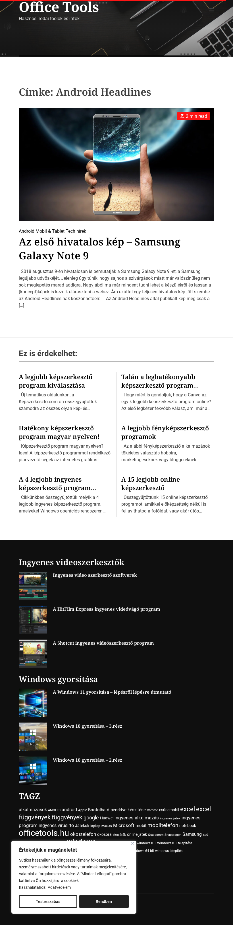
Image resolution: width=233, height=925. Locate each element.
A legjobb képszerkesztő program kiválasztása (55, 380)
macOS (106, 826)
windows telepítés (168, 851)
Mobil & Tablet (50, 231)
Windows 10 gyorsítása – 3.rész (87, 726)
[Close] (132, 843)
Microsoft (123, 825)
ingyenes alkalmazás (137, 818)
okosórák (119, 835)
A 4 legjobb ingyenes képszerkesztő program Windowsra (55, 487)
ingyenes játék (170, 818)
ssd (205, 835)
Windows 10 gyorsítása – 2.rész (87, 760)
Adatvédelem (59, 887)
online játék (137, 834)
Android (26, 231)
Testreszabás (48, 901)
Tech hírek (76, 231)
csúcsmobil (169, 809)
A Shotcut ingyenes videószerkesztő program (103, 643)
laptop (95, 826)
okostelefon (83, 834)
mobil (141, 825)
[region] (73, 877)
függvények (67, 817)
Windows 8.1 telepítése (174, 843)
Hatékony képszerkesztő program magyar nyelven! (59, 432)
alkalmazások (33, 809)
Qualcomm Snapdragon (164, 835)
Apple (82, 810)
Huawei (106, 818)
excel (187, 809)
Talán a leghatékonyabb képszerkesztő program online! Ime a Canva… (158, 385)
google (91, 818)
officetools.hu (44, 833)
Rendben (104, 901)
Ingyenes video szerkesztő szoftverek (95, 575)
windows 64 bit (142, 851)
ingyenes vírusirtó (56, 825)
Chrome (152, 810)
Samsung (192, 834)
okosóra (104, 834)
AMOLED (54, 810)
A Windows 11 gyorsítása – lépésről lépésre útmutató (112, 692)
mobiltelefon (162, 825)
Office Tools (59, 7)
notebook (187, 825)
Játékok (82, 825)
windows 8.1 (146, 843)
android (69, 809)
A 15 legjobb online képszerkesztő (150, 483)
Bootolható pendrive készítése (117, 809)
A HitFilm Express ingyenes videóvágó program (106, 609)
